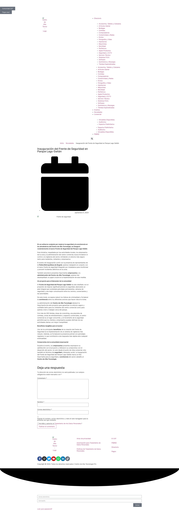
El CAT (114, 438)
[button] (92, 138)
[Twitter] (49, 458)
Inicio (62, 143)
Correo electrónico (44, 409)
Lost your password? (44, 509)
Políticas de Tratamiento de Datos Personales (89, 450)
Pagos (114, 451)
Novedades (70, 143)
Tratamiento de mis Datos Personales (68, 423)
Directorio (115, 447)
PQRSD (114, 443)
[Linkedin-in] (63, 458)
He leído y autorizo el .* (60, 423)
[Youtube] (53, 458)
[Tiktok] (67, 458)
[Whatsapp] (58, 458)
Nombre (40, 402)
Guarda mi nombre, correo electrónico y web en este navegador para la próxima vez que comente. (62, 419)
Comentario (42, 378)
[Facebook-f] (39, 458)
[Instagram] (44, 458)
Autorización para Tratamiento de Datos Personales (89, 444)
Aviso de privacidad (84, 438)
